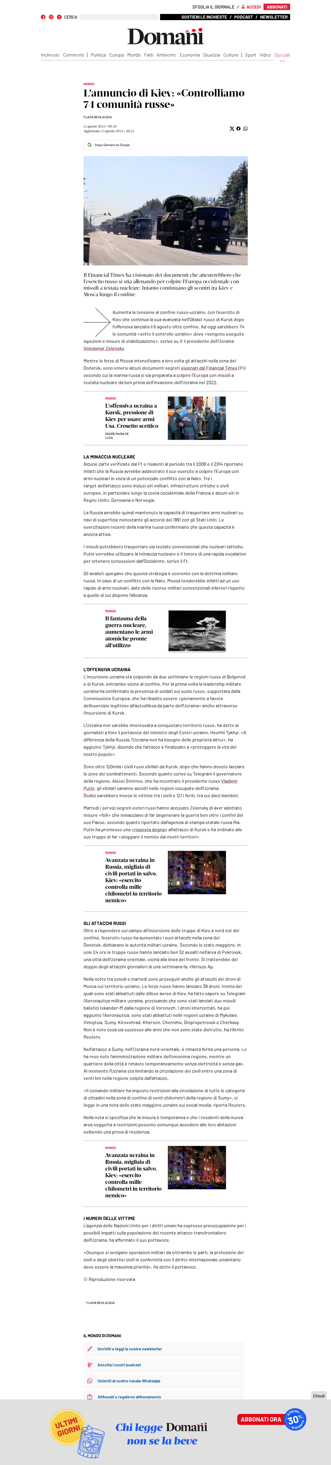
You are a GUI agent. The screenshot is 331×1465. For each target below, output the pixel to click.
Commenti (73, 55)
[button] (231, 128)
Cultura (230, 55)
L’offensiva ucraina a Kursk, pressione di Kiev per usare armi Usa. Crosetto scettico (131, 415)
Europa (116, 55)
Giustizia (211, 55)
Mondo (134, 55)
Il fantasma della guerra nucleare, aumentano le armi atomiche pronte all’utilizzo (129, 631)
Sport (250, 55)
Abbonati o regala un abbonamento (129, 1396)
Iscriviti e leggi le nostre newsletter (129, 1348)
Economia (190, 55)
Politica (98, 55)
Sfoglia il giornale (213, 6)
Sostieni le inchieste (204, 16)
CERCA (70, 16)
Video (265, 55)
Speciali (282, 55)
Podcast (243, 16)
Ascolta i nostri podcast (119, 1364)
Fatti (148, 55)
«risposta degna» (149, 829)
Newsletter (274, 16)
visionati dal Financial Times (209, 368)
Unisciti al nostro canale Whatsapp (128, 1380)
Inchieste (50, 55)
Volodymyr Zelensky (104, 348)
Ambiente (166, 55)
